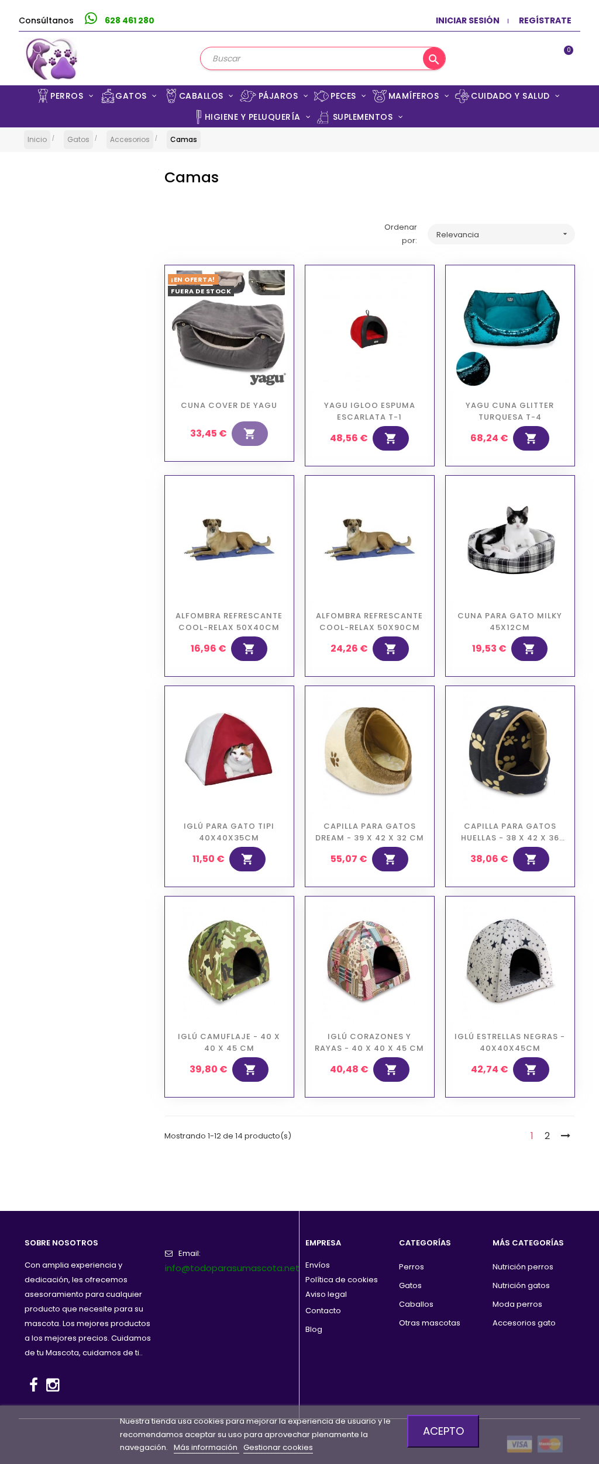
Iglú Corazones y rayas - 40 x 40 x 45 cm (369, 1042)
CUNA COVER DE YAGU (229, 405)
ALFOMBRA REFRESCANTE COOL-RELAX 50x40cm (229, 621)
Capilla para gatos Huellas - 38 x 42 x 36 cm (510, 832)
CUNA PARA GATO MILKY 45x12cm (509, 621)
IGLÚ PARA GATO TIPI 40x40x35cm (229, 832)
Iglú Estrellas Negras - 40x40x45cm (510, 1042)
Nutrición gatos (521, 1285)
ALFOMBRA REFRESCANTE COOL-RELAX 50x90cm (369, 621)
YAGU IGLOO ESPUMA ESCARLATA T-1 (369, 411)
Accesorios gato (524, 1322)
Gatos (410, 1285)
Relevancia (503, 234)
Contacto (323, 1310)
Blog (313, 1329)
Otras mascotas (429, 1322)
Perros (411, 1266)
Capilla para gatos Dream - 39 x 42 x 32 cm (369, 832)
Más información (206, 1447)
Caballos (416, 1304)
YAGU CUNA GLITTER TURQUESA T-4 (510, 411)
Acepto (443, 1431)
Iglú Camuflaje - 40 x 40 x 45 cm (229, 1042)
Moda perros (517, 1304)
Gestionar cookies (278, 1447)
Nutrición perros (523, 1266)
